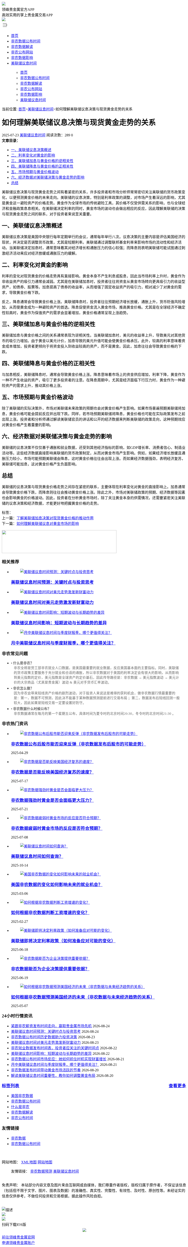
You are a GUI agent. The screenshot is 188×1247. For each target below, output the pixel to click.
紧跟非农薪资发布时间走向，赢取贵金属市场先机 (51, 1026)
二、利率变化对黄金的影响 (33, 155)
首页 (14, 36)
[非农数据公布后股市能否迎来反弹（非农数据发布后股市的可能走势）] (79, 734)
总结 (14, 183)
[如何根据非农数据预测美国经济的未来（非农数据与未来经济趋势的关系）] (82, 987)
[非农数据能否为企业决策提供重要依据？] (55, 958)
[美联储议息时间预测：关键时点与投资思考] (57, 572)
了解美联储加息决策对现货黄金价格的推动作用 (55, 518)
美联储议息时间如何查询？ (37, 856)
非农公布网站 (22, 52)
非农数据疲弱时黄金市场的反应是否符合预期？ (56, 828)
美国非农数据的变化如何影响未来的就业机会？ (56, 884)
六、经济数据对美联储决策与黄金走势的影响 (47, 177)
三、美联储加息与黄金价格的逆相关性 (42, 161)
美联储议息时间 (24, 63)
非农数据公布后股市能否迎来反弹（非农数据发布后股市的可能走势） (78, 744)
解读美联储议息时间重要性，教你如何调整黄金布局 (53, 1076)
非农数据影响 (22, 58)
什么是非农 (20, 1107)
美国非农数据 (22, 1096)
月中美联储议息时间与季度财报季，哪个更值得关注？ (63, 643)
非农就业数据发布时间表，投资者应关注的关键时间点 (55, 1048)
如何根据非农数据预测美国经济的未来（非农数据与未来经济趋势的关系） (83, 997)
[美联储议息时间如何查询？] (44, 846)
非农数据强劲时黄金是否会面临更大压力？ (52, 800)
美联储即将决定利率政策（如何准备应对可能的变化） (63, 940)
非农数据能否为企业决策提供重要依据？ (50, 968)
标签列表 (10, 1085)
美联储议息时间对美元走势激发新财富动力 (52, 602)
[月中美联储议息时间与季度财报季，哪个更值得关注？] (66, 633)
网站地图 (45, 1162)
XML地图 (29, 1162)
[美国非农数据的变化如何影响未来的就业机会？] (60, 874)
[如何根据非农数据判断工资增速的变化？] (55, 902)
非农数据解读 (22, 47)
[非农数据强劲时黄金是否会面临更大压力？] (57, 790)
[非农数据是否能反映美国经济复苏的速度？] (57, 762)
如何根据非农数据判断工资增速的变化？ (50, 912)
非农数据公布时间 (25, 41)
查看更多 (177, 1085)
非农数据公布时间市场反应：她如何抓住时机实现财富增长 (58, 1059)
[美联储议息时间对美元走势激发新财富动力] (57, 592)
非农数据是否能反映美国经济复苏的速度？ (52, 772)
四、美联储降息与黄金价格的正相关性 (42, 166)
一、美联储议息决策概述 (31, 150)
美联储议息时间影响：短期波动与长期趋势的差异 (59, 622)
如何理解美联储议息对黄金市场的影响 (48, 524)
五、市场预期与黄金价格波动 (35, 172)
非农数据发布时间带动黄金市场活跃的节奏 (46, 1070)
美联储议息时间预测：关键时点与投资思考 (52, 582)
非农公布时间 (22, 1118)
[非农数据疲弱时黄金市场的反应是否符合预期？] (60, 818)
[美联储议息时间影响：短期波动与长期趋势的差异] (62, 612)
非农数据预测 (41, 1171)
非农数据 (18, 1138)
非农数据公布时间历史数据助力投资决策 (44, 1037)
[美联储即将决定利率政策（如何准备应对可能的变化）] (66, 930)
